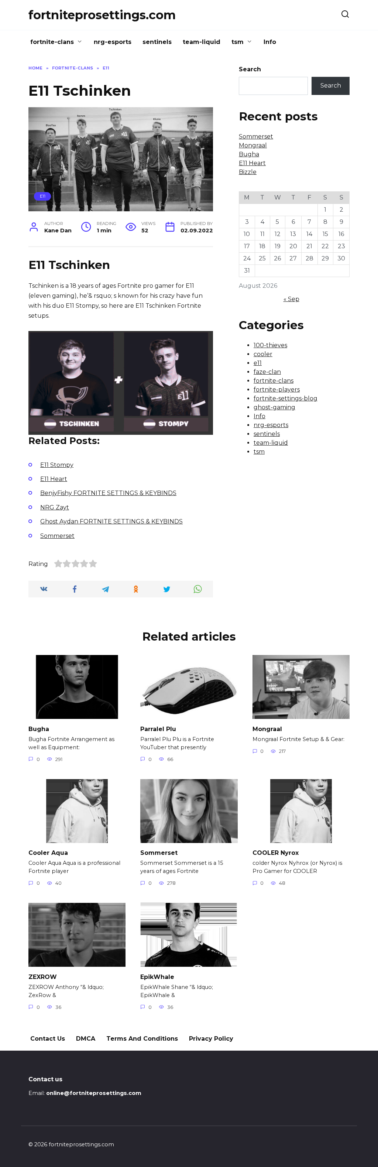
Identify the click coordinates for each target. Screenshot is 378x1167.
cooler (263, 354)
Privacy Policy (211, 1038)
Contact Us (47, 1038)
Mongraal (253, 145)
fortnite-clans (52, 41)
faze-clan (267, 371)
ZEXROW (42, 976)
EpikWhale (157, 976)
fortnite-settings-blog (285, 398)
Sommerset (256, 136)
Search (250, 69)
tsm (237, 41)
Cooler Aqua (48, 852)
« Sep (291, 299)
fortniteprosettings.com (102, 15)
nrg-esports (112, 41)
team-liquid (201, 41)
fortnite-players (277, 389)
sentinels (157, 41)
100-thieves (270, 345)
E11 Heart (252, 163)
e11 (42, 196)
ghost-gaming (274, 407)
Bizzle (248, 171)
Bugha (249, 154)
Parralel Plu (158, 728)
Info (270, 41)
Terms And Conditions (142, 1038)
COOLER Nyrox (275, 852)
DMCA (85, 1038)
